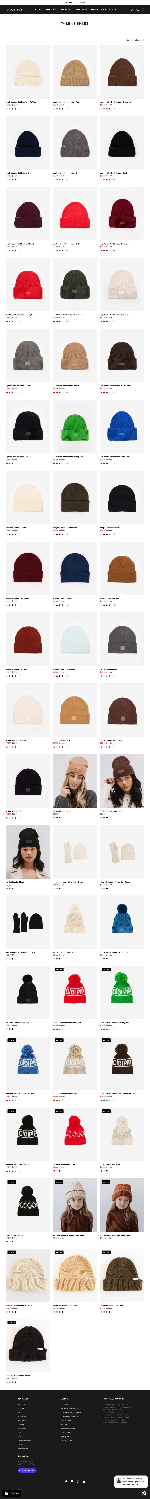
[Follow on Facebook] (66, 1481)
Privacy (20, 1445)
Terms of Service (24, 1441)
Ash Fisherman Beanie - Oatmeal (19, 1306)
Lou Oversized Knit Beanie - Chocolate (115, 102)
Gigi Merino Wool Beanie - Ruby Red (20, 315)
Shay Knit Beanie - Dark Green (65, 528)
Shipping (64, 1424)
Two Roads (82, 2)
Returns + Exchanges (69, 1429)
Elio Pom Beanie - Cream (110, 1164)
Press (20, 1433)
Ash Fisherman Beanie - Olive (112, 1306)
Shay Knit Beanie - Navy (62, 598)
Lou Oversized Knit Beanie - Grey (66, 173)
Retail (20, 1412)
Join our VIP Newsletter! (69, 1408)
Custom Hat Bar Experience (71, 1412)
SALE (111, 9)
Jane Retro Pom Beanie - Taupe (66, 1093)
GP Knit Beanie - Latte (61, 740)
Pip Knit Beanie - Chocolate (111, 811)
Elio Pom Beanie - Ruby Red (64, 1164)
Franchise (22, 1408)
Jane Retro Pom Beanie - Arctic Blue (20, 1093)
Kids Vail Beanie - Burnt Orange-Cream (115, 1235)
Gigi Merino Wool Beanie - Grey (18, 386)
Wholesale (22, 1416)
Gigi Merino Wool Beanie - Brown (66, 386)
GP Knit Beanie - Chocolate (111, 740)
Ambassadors (23, 1420)
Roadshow (22, 1429)
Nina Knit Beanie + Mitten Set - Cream (68, 882)
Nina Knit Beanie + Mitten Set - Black (20, 952)
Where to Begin (66, 1420)
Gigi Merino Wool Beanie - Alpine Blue (115, 457)
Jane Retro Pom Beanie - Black (18, 1164)
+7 (19, 109)
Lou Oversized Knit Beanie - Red (66, 244)
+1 (114, 676)
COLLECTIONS (50, 9)
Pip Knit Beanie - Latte (62, 811)
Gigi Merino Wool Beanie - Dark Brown (115, 386)
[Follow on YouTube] (84, 1481)
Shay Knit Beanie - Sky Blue (64, 669)
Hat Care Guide (66, 1441)
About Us (21, 1404)
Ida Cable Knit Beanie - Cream (65, 952)
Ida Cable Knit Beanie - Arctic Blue (114, 952)
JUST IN (37, 10)
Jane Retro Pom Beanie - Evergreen (114, 1023)
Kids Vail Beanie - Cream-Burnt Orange (68, 1235)
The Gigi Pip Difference (69, 1416)
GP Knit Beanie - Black (14, 811)
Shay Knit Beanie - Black (110, 528)
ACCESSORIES (78, 9)
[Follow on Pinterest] (78, 1481)
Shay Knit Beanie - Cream (16, 528)
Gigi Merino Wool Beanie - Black (19, 457)
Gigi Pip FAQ (65, 1437)
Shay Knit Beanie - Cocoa (110, 598)
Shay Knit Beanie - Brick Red (17, 669)
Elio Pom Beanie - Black (15, 1235)
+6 (114, 251)
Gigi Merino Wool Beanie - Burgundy (114, 244)
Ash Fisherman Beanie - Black (18, 1376)
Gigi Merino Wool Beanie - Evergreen (68, 457)
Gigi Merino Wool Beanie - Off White (114, 315)
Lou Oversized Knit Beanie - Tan (66, 102)
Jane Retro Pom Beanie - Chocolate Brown (117, 1093)
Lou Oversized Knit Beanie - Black (113, 173)
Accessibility (23, 1449)
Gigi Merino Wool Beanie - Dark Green (68, 315)
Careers (21, 1424)
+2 (67, 1029)
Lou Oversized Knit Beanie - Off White (21, 102)
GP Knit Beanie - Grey (108, 669)
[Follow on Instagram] (72, 1481)
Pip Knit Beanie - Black (15, 882)
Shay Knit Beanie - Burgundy (17, 598)
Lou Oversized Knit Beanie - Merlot (20, 244)
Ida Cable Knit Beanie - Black (17, 1023)
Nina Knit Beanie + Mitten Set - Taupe (115, 882)
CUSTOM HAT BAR (96, 9)
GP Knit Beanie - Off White (16, 740)
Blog (19, 1437)
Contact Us (65, 1404)
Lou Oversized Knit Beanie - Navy (19, 173)
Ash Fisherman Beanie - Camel (65, 1306)
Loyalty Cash (65, 1433)
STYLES (64, 9)
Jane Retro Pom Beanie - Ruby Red (67, 1023)
